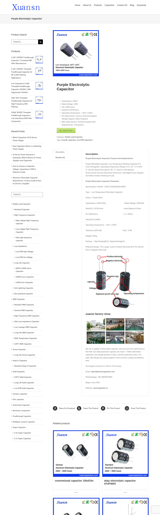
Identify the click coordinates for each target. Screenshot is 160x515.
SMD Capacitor (19, 299)
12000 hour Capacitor (24, 282)
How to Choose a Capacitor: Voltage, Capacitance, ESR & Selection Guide (24, 169)
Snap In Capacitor (20, 361)
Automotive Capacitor (21, 405)
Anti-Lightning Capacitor (23, 288)
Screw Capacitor (19, 349)
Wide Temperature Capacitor (25, 338)
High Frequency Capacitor (24, 215)
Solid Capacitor (19, 372)
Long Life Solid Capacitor (24, 383)
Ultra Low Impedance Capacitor (26, 321)
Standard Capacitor (22, 209)
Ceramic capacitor (20, 394)
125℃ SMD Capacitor (23, 344)
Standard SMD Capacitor (24, 305)
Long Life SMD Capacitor (24, 333)
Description (60, 152)
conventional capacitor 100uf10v (74, 480)
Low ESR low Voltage (24, 257)
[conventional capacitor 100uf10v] (76, 453)
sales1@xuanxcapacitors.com (103, 372)
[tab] (60, 152)
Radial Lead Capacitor (74, 137)
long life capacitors (69, 140)
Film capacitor (18, 399)
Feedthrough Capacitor (22, 416)
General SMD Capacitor (23, 310)
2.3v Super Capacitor (22, 433)
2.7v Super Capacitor (22, 438)
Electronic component (21, 411)
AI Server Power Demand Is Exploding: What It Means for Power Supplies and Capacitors (27, 157)
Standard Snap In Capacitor (25, 366)
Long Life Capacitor (22, 263)
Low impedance (20, 246)
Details (77, 492)
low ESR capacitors (84, 140)
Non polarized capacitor (23, 294)
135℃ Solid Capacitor (23, 377)
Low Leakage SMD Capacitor (25, 327)
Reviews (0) (60, 157)
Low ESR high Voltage (24, 252)
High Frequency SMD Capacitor (26, 316)
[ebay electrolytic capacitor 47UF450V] (125, 453)
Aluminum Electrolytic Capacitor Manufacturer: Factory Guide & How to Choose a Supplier (27, 181)
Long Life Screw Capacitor (24, 355)
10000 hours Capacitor (25, 277)
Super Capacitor (19, 427)
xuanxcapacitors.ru (100, 388)
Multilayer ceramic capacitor (24, 422)
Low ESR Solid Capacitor (24, 388)
